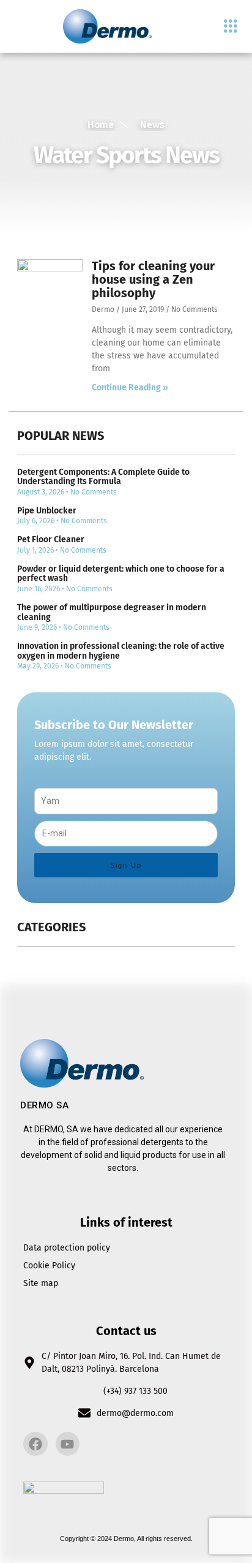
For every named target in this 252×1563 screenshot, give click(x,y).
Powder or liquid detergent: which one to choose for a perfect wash (120, 573)
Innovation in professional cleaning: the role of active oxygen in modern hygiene (120, 650)
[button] (230, 26)
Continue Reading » (130, 387)
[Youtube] (68, 1444)
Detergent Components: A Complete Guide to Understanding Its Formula (103, 476)
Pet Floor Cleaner (50, 539)
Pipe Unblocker (46, 510)
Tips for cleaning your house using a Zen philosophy (153, 279)
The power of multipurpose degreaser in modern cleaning (111, 612)
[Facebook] (35, 1444)
